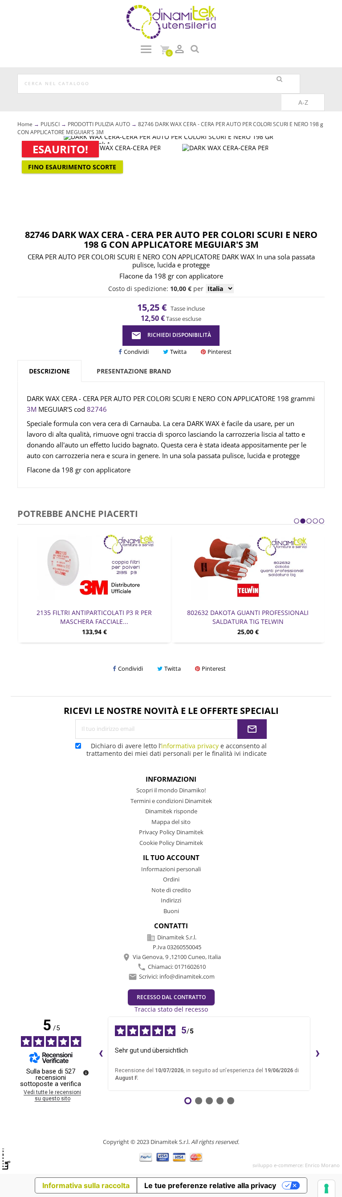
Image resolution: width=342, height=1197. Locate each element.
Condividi (136, 352)
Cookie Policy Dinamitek (171, 843)
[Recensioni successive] (317, 1054)
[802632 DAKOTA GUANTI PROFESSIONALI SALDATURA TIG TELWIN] (248, 567)
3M (32, 409)
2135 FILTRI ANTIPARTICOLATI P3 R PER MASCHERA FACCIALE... (94, 617)
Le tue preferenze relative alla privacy (210, 1185)
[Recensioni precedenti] (100, 1054)
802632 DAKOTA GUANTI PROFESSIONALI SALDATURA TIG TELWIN (248, 617)
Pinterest (220, 352)
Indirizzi (171, 900)
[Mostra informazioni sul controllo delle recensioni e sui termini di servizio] (86, 1072)
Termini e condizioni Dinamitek (171, 801)
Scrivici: (177, 976)
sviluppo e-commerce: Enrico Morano (296, 1165)
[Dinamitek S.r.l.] (171, 21)
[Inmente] (6, 1158)
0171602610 (190, 967)
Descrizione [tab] (49, 371)
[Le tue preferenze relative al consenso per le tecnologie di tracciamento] (326, 1188)
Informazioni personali (171, 869)
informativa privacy (190, 746)
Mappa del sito (171, 822)
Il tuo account (171, 857)
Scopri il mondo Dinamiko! (171, 790)
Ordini (171, 879)
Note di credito (171, 890)
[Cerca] (279, 79)
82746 (97, 409)
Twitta (178, 352)
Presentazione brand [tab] (134, 371)
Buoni (171, 911)
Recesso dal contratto (171, 997)
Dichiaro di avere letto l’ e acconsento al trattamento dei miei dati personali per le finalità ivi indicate (176, 750)
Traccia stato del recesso (171, 1009)
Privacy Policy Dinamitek (171, 832)
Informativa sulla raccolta (86, 1185)
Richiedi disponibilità (171, 335)
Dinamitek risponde (171, 811)
